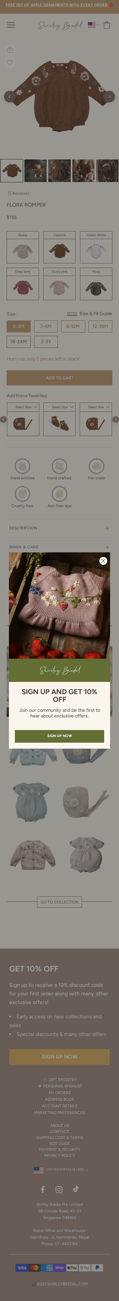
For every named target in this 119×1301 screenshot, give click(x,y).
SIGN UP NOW (59, 736)
